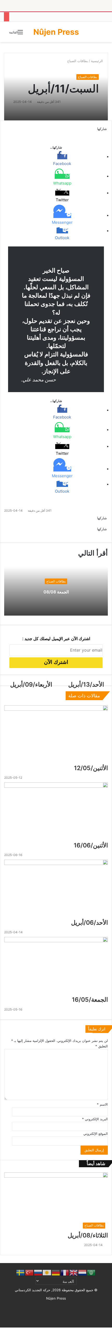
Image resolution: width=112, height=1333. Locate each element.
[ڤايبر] (101, 134)
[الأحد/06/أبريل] (56, 889)
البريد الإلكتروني (95, 1119)
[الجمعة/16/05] (56, 966)
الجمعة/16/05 (90, 999)
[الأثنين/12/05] (56, 734)
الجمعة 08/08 (56, 591)
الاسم (102, 1104)
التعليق (101, 1046)
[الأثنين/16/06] (56, 811)
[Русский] (38, 1272)
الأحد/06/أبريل (89, 922)
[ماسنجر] (105, 134)
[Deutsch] (56, 1272)
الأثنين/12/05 (91, 768)
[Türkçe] (29, 1272)
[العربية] (91, 1272)
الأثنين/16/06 (91, 845)
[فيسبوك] (107, 134)
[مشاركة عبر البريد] (100, 534)
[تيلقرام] (102, 134)
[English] (73, 1272)
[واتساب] (103, 134)
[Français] (64, 1272)
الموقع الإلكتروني (95, 1133)
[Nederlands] (82, 1272)
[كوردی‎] (47, 1272)
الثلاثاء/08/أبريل (88, 1235)
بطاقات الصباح (87, 77)
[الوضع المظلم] (101, 34)
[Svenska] (20, 1272)
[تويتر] (106, 134)
